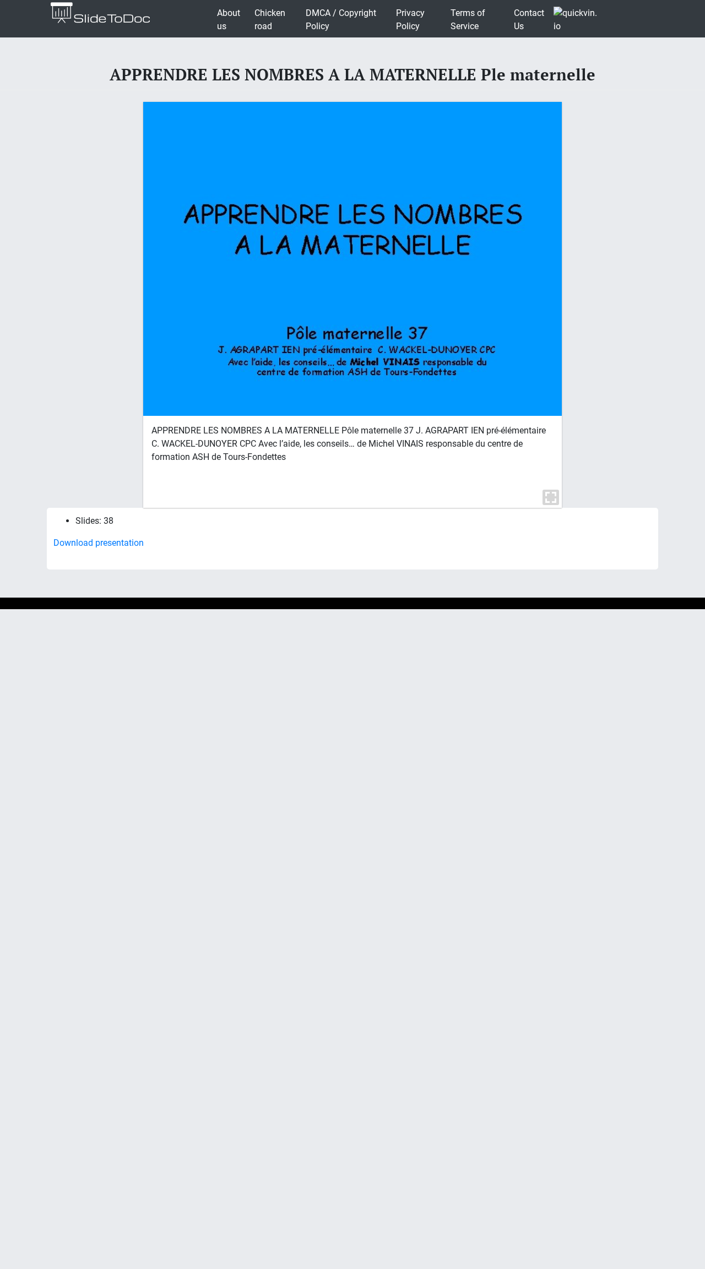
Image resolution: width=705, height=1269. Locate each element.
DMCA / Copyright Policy (341, 19)
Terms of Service (468, 19)
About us (228, 19)
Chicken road (269, 19)
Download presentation (98, 543)
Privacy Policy (410, 19)
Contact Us (529, 19)
